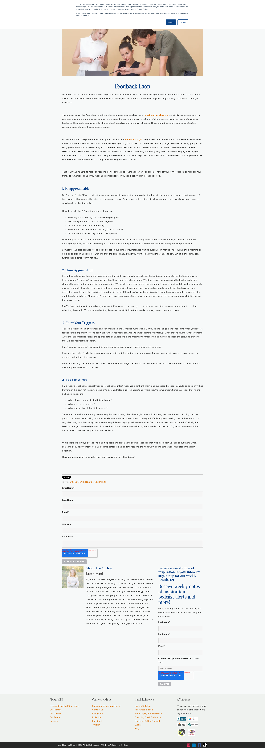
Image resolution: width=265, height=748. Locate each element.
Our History (55, 710)
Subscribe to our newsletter (106, 706)
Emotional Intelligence (156, 115)
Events (138, 725)
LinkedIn (96, 717)
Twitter (96, 725)
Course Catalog (143, 706)
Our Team (55, 717)
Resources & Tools (144, 710)
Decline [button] (183, 22)
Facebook (97, 721)
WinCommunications (119, 745)
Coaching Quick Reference (148, 717)
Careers (54, 721)
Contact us (97, 710)
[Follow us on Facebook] (200, 745)
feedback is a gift (133, 139)
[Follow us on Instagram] (188, 745)
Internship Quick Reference (148, 714)
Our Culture (55, 714)
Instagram (97, 714)
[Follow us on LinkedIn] (194, 745)
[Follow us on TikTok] (205, 745)
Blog (137, 729)
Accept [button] (170, 22)
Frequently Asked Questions (64, 706)
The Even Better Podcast (147, 721)
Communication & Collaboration (88, 482)
